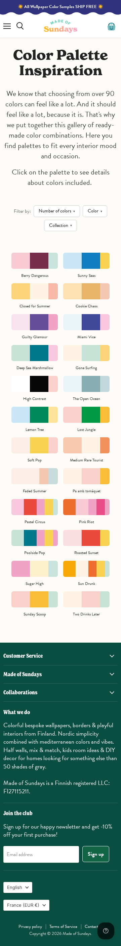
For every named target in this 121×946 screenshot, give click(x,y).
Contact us (94, 926)
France (23, 905)
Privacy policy (30, 926)
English (14, 887)
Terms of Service (63, 926)
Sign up (96, 854)
